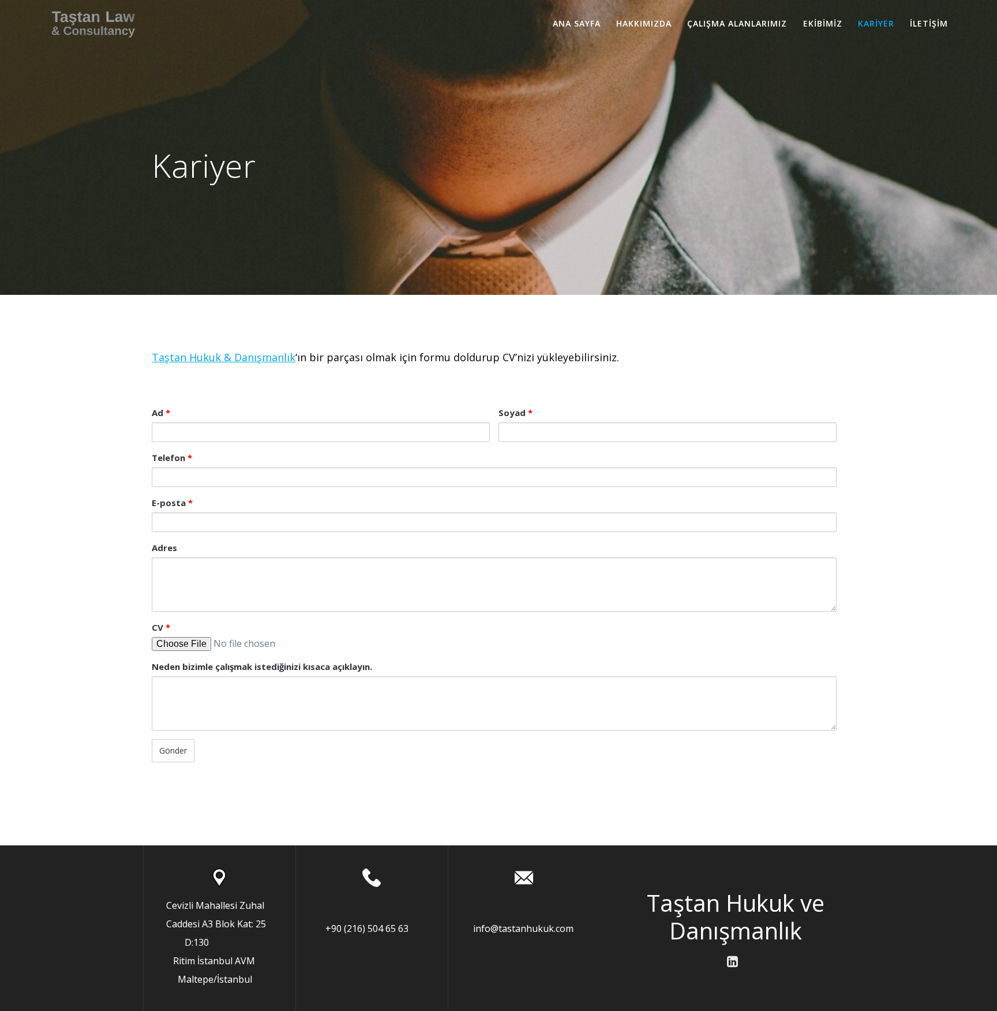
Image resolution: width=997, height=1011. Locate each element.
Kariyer (876, 23)
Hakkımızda (644, 23)
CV (161, 627)
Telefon (172, 457)
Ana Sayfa (577, 23)
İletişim (929, 23)
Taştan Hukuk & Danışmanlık (223, 357)
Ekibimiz (822, 23)
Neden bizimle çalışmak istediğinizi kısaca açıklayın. (262, 666)
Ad (161, 412)
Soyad (515, 412)
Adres (164, 547)
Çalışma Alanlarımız (737, 23)
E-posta (172, 502)
